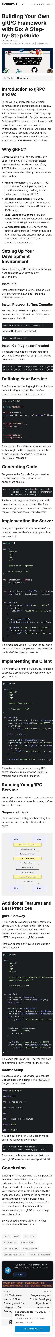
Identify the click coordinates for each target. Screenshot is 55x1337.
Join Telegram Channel (32, 1329)
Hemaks (8, 4)
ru (23, 4)
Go (26, 1236)
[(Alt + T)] (17, 4)
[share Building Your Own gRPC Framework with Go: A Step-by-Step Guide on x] (11, 1322)
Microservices (10, 1242)
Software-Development (14, 1255)
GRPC (6, 1236)
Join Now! (19, 1275)
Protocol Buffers (11, 1248)
